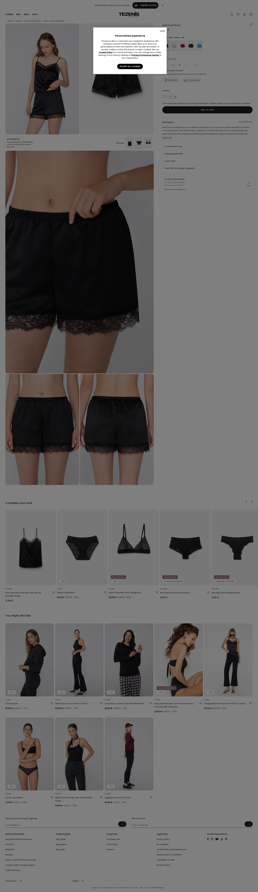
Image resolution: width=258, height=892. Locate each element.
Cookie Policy (106, 52)
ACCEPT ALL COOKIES (130, 66)
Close (162, 31)
